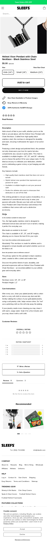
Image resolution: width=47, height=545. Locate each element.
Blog (20, 465)
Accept (22, 529)
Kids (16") (8, 72)
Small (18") (21, 72)
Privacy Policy (8, 523)
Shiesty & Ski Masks (9, 490)
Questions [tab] (19, 380)
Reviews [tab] (6, 380)
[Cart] (44, 8)
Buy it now (23, 90)
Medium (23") (36, 72)
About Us (5, 465)
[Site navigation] (2, 8)
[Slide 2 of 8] (34, 419)
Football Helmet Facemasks (12, 498)
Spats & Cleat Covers (9, 494)
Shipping (32, 477)
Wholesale (39, 465)
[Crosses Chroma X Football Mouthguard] (13, 419)
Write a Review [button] (24, 366)
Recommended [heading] (23, 404)
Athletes (13, 468)
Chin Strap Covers (25, 490)
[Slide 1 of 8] (13, 419)
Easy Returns (6, 481)
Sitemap (34, 481)
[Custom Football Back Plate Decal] (34, 419)
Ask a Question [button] (24, 372)
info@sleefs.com (39, 450)
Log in (4, 477)
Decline (22, 534)
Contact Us (12, 477)
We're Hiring (28, 465)
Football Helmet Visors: (27, 494)
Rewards (13, 465)
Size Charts (22, 477)
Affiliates (5, 468)
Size (23, 67)
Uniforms (21, 468)
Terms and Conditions (21, 481)
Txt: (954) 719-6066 (17, 450)
